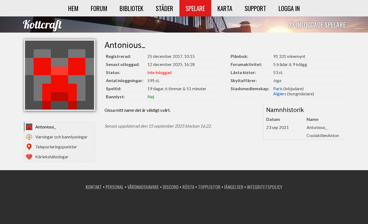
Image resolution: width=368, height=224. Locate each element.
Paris (278, 88)
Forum (99, 8)
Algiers (279, 93)
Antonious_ (45, 126)
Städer (164, 8)
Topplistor (209, 187)
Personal (115, 187)
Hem (73, 8)
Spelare (195, 8)
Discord (171, 187)
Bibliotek (131, 8)
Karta (224, 8)
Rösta (188, 187)
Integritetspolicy (264, 187)
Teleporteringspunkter (56, 146)
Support (255, 8)
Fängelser (233, 187)
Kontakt (94, 187)
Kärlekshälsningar (51, 156)
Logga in (289, 8)
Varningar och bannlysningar (61, 136)
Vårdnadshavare (143, 187)
